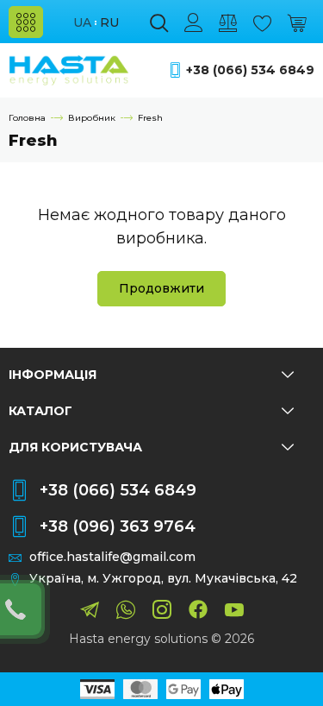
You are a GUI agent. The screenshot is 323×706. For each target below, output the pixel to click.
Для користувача (75, 447)
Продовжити (161, 288)
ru (109, 22)
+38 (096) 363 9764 (118, 526)
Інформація (52, 375)
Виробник (91, 117)
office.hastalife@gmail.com (112, 557)
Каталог (40, 411)
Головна (27, 117)
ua (82, 22)
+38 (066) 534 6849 (250, 70)
